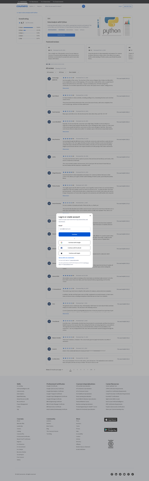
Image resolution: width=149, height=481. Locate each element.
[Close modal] (90, 215)
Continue (74, 234)
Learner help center (74, 260)
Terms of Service (66, 264)
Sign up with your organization (66, 258)
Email (61, 226)
